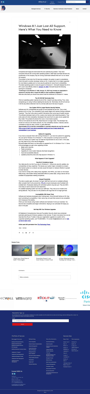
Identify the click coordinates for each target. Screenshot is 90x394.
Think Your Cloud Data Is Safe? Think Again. (21, 259)
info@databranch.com (18, 382)
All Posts (24, 227)
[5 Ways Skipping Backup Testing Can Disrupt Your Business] (67, 250)
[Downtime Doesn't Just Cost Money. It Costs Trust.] (45, 250)
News (20, 227)
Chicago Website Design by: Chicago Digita (17, 385)
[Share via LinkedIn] (26, 232)
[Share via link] (29, 232)
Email (13, 318)
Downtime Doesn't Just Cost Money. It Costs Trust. (44, 259)
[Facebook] (1, 2)
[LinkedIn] (3, 2)
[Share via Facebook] (19, 232)
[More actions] (70, 22)
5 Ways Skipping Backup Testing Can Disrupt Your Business (67, 259)
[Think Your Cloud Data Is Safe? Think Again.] (22, 250)
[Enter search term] (87, 1)
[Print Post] (33, 232)
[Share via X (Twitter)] (22, 232)
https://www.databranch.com (17, 381)
